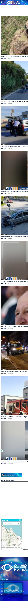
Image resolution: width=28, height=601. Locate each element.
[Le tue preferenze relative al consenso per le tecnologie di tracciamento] (1, 450)
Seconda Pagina (4, 369)
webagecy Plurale (6, 598)
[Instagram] (4, 563)
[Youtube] (12, 563)
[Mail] (7, 563)
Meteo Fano (4, 516)
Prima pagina (4, 54)
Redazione (3, 58)
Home (2, 7)
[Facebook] (2, 563)
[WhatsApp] (9, 563)
